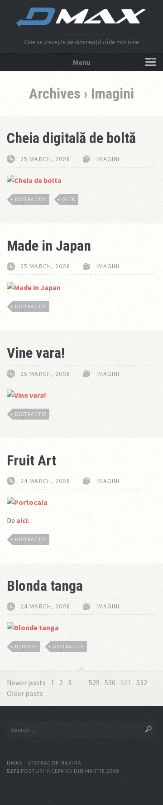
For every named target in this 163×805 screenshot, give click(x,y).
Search (148, 729)
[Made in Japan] (34, 287)
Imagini (108, 159)
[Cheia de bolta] (34, 180)
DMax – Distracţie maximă (44, 762)
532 (141, 682)
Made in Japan (49, 245)
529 (94, 682)
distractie (31, 199)
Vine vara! (36, 352)
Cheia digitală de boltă (71, 138)
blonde (26, 646)
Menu (82, 62)
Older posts (25, 693)
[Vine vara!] (26, 395)
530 (110, 682)
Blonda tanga (45, 585)
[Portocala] (27, 502)
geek (69, 199)
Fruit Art (31, 460)
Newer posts (26, 682)
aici (22, 520)
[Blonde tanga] (33, 627)
